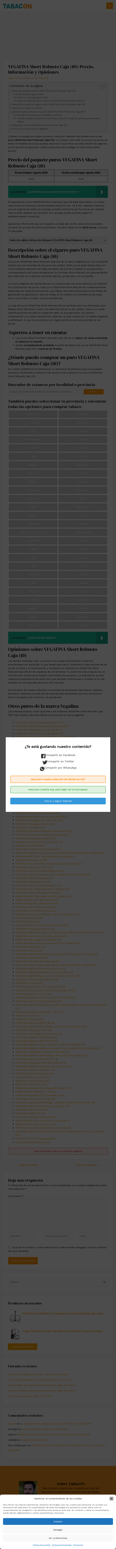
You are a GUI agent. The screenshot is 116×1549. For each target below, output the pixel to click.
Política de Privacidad (61, 1545)
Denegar (58, 1529)
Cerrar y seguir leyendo (58, 801)
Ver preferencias (58, 1538)
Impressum (78, 1545)
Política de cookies (41, 1545)
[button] (111, 1498)
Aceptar (58, 1521)
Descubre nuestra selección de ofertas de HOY (58, 779)
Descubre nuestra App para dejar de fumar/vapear (58, 789)
